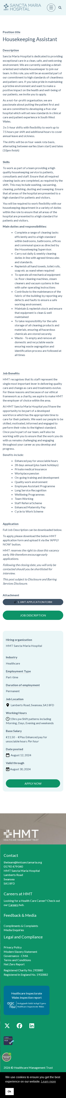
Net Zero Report (14, 964)
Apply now (33, 783)
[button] (7, 1025)
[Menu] (51, 8)
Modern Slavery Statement (20, 951)
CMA (24, 955)
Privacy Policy (13, 947)
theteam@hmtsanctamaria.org (23, 862)
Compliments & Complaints (21, 925)
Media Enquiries (14, 930)
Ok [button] (9, 1091)
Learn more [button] (48, 1081)
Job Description (33, 615)
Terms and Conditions (17, 960)
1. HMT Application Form (35, 602)
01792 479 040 (13, 866)
